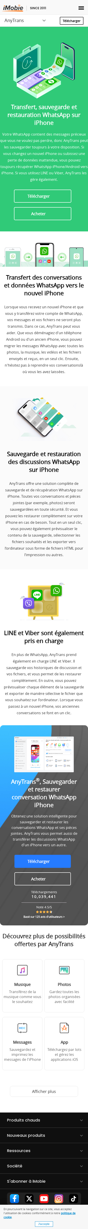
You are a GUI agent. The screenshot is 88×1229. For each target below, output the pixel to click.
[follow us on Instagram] (58, 1198)
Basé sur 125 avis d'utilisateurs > (44, 916)
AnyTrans (14, 20)
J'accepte (44, 1224)
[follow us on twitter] (29, 1198)
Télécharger (72, 21)
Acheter (38, 213)
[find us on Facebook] (14, 1198)
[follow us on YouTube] (43, 1198)
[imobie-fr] (24, 8)
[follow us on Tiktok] (73, 1198)
